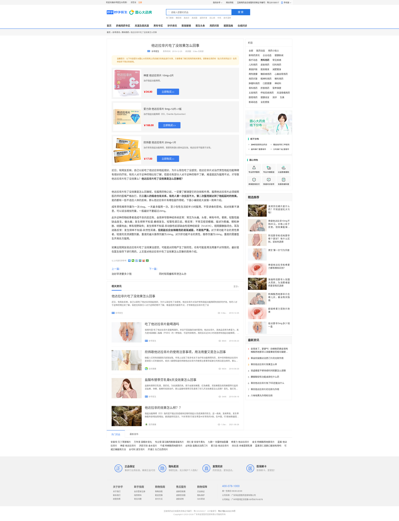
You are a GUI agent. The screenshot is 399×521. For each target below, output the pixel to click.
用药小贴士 (273, 50)
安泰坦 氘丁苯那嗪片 (121, 441)
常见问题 (138, 498)
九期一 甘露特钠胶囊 (218, 441)
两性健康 (253, 73)
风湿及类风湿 (142, 25)
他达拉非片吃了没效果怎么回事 (133, 296)
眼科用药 (279, 78)
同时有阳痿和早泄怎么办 (172, 274)
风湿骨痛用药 (283, 92)
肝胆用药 (265, 87)
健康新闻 (279, 55)
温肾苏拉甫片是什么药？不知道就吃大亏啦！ (279, 209)
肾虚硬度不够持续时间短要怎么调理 (268, 370)
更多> (236, 286)
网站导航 (229, 2)
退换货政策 (180, 491)
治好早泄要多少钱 (122, 274)
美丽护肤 (253, 69)
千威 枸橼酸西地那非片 (171, 445)
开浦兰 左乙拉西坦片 (158, 449)
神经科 (278, 83)
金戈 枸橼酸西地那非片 (263, 441)
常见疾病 (276, 59)
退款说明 (180, 498)
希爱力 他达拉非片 (240, 441)
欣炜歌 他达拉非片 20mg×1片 (160, 142)
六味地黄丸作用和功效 (262, 395)
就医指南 (228, 25)
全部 (251, 50)
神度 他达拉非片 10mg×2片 (159, 75)
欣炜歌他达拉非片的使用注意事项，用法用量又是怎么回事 (185, 352)
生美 (282, 97)
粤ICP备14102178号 (227, 511)
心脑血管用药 (281, 73)
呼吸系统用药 (267, 92)
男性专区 (158, 25)
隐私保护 (201, 495)
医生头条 (200, 25)
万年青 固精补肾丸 (143, 441)
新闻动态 (253, 101)
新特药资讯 (254, 55)
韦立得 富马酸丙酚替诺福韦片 (169, 441)
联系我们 (116, 495)
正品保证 (201, 491)
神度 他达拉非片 (128, 445)
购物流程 (159, 491)
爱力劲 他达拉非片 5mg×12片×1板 (163, 109)
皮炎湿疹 (227, 17)
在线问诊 (242, 25)
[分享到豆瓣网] (147, 260)
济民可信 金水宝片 (148, 445)
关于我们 (116, 491)
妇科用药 (276, 64)
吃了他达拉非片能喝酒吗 (162, 324)
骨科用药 (253, 87)
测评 (274, 97)
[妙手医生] (129, 12)
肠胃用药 (253, 97)
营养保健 (276, 87)
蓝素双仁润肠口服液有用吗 (268, 445)
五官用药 (253, 92)
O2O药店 (201, 498)
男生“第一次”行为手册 (278, 250)
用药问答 (214, 25)
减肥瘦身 (276, 69)
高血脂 (194, 17)
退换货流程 (180, 495)
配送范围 (159, 495)
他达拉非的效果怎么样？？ (163, 407)
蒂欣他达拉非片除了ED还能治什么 (267, 382)
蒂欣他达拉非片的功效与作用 (265, 389)
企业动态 (267, 55)
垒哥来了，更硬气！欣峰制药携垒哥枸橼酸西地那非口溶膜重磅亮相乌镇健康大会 (269, 351)
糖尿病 (178, 17)
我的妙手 (216, 2)
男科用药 (125, 32)
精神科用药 (266, 78)
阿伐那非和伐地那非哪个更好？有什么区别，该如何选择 (279, 238)
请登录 (133, 2)
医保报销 (186, 25)
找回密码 (138, 495)
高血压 (186, 17)
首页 (109, 25)
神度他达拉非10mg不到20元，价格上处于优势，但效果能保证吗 (279, 225)
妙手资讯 (172, 25)
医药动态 (260, 50)
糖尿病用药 (266, 73)
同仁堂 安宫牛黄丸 (196, 441)
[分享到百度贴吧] (136, 260)
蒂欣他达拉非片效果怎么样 (264, 364)
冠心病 (212, 17)
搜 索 (240, 12)
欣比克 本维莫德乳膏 (242, 445)
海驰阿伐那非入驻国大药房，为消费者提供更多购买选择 (279, 282)
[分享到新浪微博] (143, 260)
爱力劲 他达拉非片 (220, 445)
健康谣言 (265, 97)
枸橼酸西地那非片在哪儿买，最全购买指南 (279, 297)
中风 (219, 17)
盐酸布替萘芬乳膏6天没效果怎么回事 (170, 379)
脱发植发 (265, 69)
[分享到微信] (133, 260)
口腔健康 (267, 83)
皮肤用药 (265, 64)
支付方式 (159, 498)
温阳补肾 (203, 17)
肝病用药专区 (123, 25)
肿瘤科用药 (254, 83)
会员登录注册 (139, 491)
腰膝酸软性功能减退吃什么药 (265, 376)
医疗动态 (253, 59)
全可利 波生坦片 (137, 449)
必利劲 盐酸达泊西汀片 (196, 445)
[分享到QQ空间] (140, 260)
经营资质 (116, 498)
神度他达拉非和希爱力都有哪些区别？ (279, 266)
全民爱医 (265, 101)
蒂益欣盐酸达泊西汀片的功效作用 (267, 357)
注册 (140, 2)
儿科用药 (253, 64)
